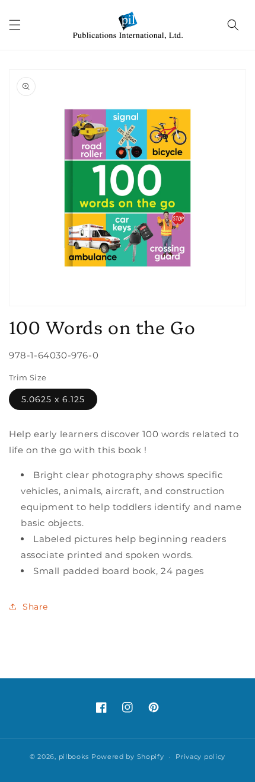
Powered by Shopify (127, 756)
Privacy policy (200, 756)
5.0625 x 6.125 (53, 399)
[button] (15, 25)
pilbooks (74, 756)
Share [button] (35, 606)
